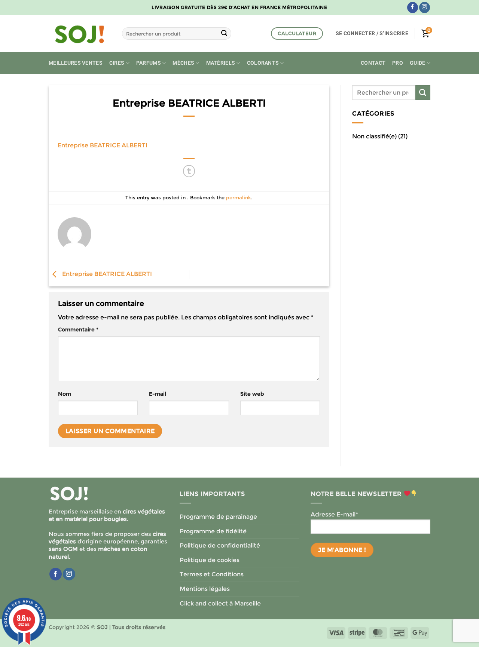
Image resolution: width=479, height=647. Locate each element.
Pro (397, 63)
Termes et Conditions (212, 574)
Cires (116, 63)
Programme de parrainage (218, 516)
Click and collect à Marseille (220, 603)
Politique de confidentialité (220, 545)
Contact (373, 63)
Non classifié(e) (374, 136)
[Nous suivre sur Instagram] (424, 7)
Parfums (148, 63)
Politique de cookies (210, 560)
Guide (417, 63)
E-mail (157, 393)
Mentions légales (205, 588)
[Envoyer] (224, 33)
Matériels (220, 63)
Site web (252, 393)
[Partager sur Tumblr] (189, 171)
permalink (238, 197)
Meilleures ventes (76, 63)
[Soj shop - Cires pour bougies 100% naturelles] (80, 33)
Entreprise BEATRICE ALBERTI (102, 145)
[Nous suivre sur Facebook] (412, 7)
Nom (64, 393)
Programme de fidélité (213, 531)
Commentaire (78, 329)
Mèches (183, 63)
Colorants (263, 63)
